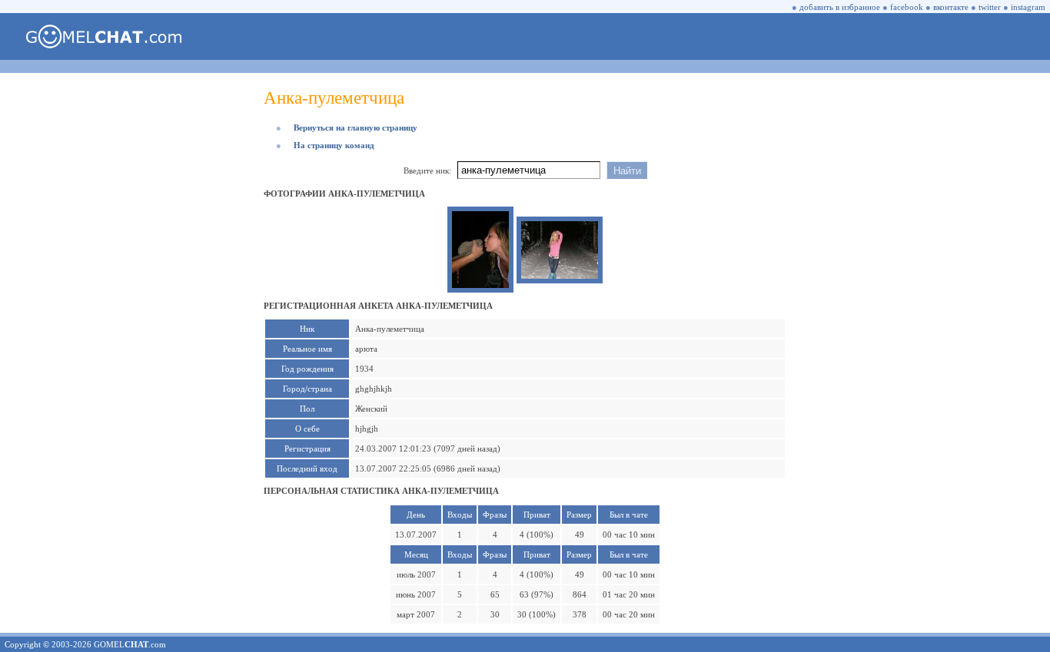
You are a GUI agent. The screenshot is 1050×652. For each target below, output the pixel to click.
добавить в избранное (839, 7)
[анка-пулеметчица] (480, 285)
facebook (906, 7)
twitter (990, 7)
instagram (1028, 7)
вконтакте (951, 7)
